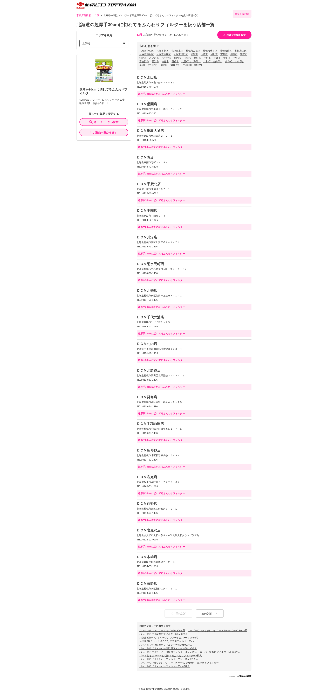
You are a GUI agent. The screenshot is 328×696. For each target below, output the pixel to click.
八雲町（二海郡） (191, 61)
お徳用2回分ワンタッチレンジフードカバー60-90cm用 (168, 637)
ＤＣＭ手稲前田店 (150, 424)
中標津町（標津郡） (194, 65)
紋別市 (197, 58)
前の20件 (181, 613)
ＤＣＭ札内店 (147, 344)
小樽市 (204, 54)
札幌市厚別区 (146, 54)
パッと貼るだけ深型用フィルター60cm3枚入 (163, 634)
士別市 (207, 58)
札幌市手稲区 (163, 54)
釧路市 (233, 54)
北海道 (86, 43)
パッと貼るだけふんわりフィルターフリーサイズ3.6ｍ (168, 659)
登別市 (155, 61)
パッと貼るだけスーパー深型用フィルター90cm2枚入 (168, 652)
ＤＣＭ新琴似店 (149, 450)
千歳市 (217, 58)
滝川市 (227, 58)
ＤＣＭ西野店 (147, 503)
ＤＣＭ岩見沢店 (149, 530)
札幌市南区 (226, 50)
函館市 (194, 54)
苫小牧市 (166, 58)
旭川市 (214, 54)
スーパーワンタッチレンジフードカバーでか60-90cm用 (217, 630)
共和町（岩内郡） (212, 61)
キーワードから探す (106, 122)
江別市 (187, 58)
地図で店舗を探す (236, 34)
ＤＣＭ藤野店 (147, 583)
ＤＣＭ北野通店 (149, 370)
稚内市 (177, 58)
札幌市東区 (177, 50)
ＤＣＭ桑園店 (147, 104)
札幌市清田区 (181, 54)
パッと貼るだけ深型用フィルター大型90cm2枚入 (165, 644)
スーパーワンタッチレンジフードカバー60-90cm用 (166, 662)
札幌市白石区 (193, 50)
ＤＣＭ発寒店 (147, 397)
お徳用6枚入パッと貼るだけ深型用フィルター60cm (167, 641)
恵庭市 (165, 61)
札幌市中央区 (146, 50)
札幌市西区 (241, 50)
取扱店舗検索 (84, 15)
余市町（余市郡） (234, 61)
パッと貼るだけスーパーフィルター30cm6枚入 (164, 666)
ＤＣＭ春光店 (147, 477)
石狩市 (175, 61)
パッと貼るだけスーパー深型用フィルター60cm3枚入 (168, 648)
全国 (97, 15)
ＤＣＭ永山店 (147, 77)
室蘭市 (224, 54)
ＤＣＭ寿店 (145, 157)
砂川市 (237, 58)
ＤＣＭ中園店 (147, 210)
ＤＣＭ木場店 (147, 557)
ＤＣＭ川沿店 (147, 237)
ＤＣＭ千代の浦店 (150, 317)
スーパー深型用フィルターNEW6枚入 (220, 652)
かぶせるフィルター (208, 662)
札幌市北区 (162, 50)
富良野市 (144, 61)
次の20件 (207, 613)
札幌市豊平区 (210, 50)
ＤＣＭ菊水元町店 (150, 264)
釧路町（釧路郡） (170, 65)
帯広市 (243, 54)
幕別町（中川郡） (149, 65)
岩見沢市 (154, 58)
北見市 (143, 58)
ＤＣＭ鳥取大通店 (150, 131)
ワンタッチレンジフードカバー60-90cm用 (162, 630)
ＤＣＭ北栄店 (147, 290)
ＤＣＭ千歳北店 (149, 184)
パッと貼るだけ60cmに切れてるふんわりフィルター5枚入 (170, 655)
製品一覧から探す (106, 132)
